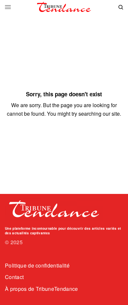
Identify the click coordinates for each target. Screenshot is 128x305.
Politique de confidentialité (37, 265)
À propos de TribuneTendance (41, 289)
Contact (14, 277)
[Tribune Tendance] (64, 7)
